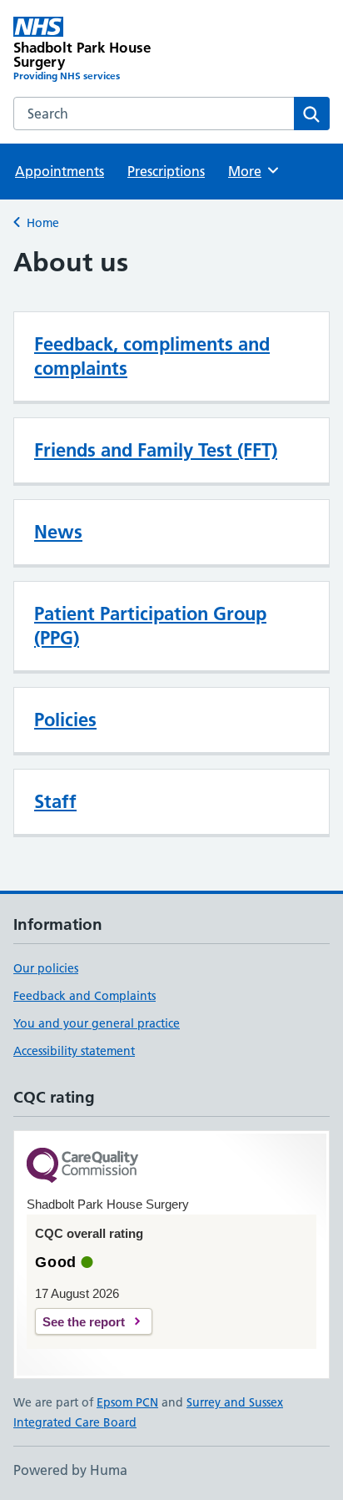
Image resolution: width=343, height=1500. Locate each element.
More (252, 171)
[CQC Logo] (82, 1166)
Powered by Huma (70, 1470)
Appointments (59, 171)
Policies (65, 719)
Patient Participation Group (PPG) (150, 625)
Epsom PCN (127, 1402)
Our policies (45, 968)
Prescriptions (166, 171)
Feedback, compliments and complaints (152, 356)
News (58, 531)
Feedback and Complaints (84, 995)
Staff (55, 801)
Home (43, 222)
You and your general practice (96, 1023)
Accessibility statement (74, 1050)
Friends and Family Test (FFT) (155, 450)
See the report (83, 1322)
